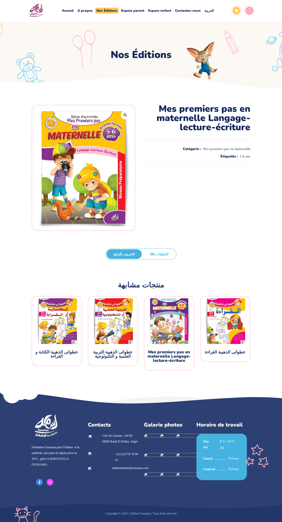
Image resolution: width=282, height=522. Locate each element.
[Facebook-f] (39, 482)
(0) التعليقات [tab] (159, 254)
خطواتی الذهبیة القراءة (225, 352)
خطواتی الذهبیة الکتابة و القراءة (56, 354)
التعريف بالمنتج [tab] (124, 254)
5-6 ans (245, 156)
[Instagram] (50, 482)
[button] (125, 115)
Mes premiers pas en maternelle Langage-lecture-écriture (169, 356)
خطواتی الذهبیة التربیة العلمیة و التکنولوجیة (113, 354)
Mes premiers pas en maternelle (226, 149)
